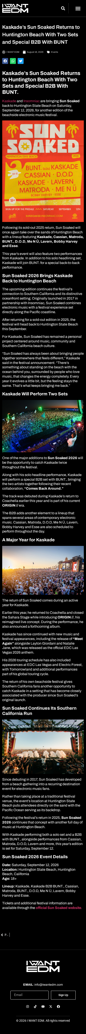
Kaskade (9, 101)
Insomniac (31, 101)
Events (54, 52)
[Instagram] (27, 1006)
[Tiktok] (35, 1006)
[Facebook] (58, 1006)
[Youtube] (43, 1006)
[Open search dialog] (63, 9)
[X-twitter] (51, 1006)
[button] (78, 8)
